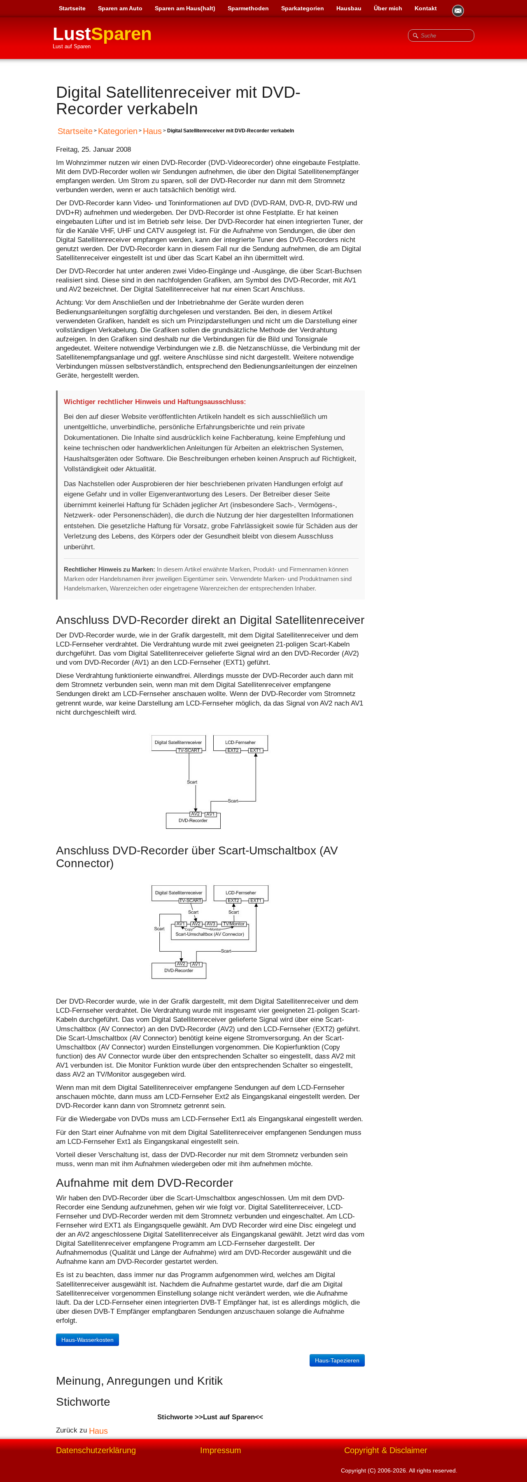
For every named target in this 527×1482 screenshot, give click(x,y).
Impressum (220, 1450)
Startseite (72, 8)
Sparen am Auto (120, 8)
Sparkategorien (302, 8)
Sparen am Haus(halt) (185, 8)
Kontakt (426, 8)
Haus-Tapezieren (337, 1360)
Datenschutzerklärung (96, 1450)
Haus (152, 131)
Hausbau (348, 8)
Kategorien (118, 131)
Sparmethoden (248, 8)
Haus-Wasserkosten (87, 1339)
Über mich (388, 8)
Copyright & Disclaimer (385, 1450)
